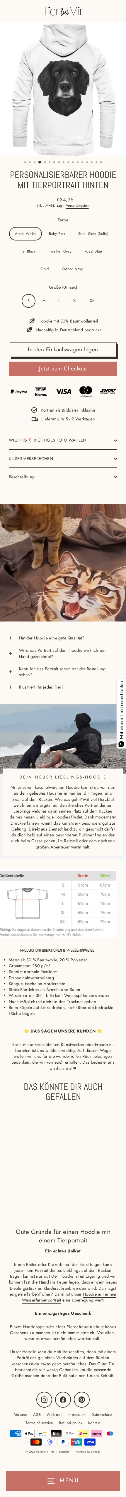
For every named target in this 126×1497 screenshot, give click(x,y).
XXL (93, 300)
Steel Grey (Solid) (93, 233)
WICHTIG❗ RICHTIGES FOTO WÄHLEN (47, 440)
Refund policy (70, 1423)
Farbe (63, 220)
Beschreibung (22, 477)
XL (75, 300)
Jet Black (28, 251)
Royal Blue (93, 251)
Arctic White (25, 233)
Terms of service (39, 1423)
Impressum (77, 1414)
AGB (37, 1414)
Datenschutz (101, 1414)
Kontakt (94, 1423)
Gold (44, 269)
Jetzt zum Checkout (63, 368)
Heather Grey (60, 251)
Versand (21, 1414)
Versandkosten (77, 205)
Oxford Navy (72, 269)
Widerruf (54, 1414)
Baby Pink (57, 233)
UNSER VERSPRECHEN (31, 459)
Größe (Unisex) (63, 287)
